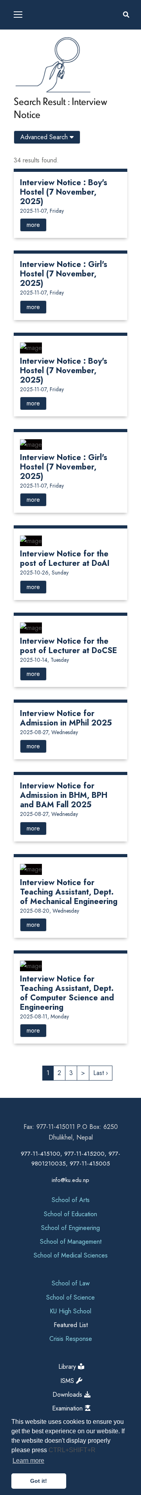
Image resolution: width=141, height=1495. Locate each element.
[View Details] (31, 347)
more (33, 224)
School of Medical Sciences (71, 1255)
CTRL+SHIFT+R (72, 1450)
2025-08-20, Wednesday (49, 911)
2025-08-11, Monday (44, 1016)
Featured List (71, 1324)
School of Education (70, 1214)
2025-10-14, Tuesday (44, 660)
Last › (100, 1072)
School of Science (70, 1297)
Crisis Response (70, 1338)
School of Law (71, 1283)
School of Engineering (70, 1227)
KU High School (70, 1311)
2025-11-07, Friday (42, 211)
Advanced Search (45, 137)
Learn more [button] (28, 1460)
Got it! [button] (38, 1481)
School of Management (70, 1241)
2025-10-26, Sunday (44, 572)
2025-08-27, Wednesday (49, 732)
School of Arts (71, 1199)
